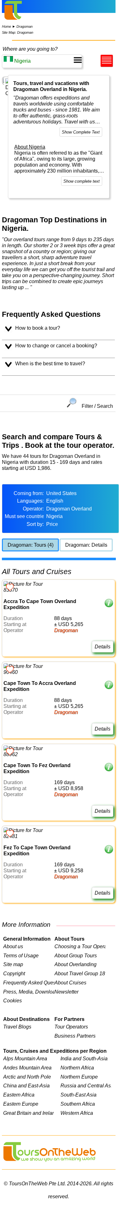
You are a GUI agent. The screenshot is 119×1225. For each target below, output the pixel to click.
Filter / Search (97, 405)
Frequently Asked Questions (28, 982)
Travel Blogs (17, 1026)
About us (13, 946)
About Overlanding (75, 964)
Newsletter (66, 991)
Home (6, 26)
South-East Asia (78, 1094)
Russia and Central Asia (85, 1085)
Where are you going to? (30, 49)
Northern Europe (79, 1077)
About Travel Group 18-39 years (80, 973)
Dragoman (24, 26)
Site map (13, 964)
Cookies (12, 1000)
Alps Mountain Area (25, 1058)
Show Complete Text (81, 132)
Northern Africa (77, 1067)
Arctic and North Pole (27, 1077)
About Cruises (70, 982)
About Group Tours (75, 955)
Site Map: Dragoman (17, 32)
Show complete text (81, 181)
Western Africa (76, 1113)
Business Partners (75, 1036)
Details (102, 646)
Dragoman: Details (86, 545)
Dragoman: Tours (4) (30, 545)
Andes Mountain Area (27, 1067)
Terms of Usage (21, 955)
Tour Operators (71, 1026)
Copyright (14, 973)
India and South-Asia (84, 1058)
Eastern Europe (20, 1104)
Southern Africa (77, 1104)
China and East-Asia (26, 1085)
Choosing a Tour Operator (80, 946)
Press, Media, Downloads (28, 991)
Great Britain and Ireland (28, 1113)
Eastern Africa (18, 1094)
